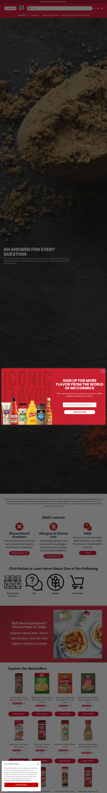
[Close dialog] (103, 371)
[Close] (38, 764)
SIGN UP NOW (79, 412)
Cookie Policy (15, 780)
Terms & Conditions (25, 780)
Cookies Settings (21, 785)
